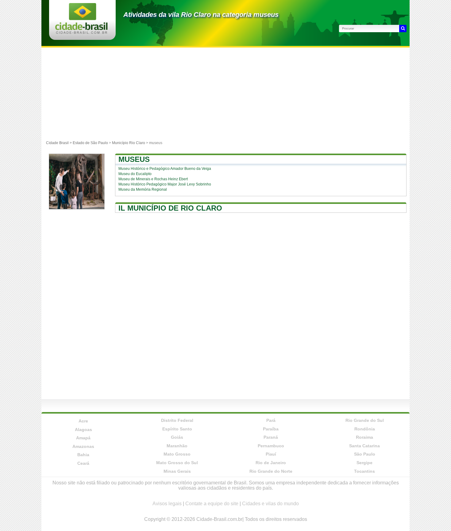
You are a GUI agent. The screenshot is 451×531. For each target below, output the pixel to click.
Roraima (364, 437)
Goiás (177, 437)
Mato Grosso (177, 454)
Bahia (83, 454)
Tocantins (364, 471)
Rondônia (364, 428)
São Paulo (364, 454)
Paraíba (271, 428)
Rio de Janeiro (271, 462)
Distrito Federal (177, 420)
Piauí (271, 454)
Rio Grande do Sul (364, 420)
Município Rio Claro (128, 143)
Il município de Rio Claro (170, 208)
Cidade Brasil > (59, 143)
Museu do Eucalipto (135, 174)
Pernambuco (271, 445)
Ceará (83, 463)
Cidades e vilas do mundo (270, 503)
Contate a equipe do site (211, 503)
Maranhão (177, 445)
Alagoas (83, 429)
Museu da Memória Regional (142, 189)
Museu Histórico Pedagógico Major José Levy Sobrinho (164, 184)
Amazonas (83, 446)
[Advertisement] (225, 93)
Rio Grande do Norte (270, 471)
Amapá (83, 437)
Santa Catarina (364, 445)
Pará (271, 420)
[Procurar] (403, 28)
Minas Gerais (177, 471)
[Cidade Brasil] (81, 32)
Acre (83, 420)
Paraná (271, 437)
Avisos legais (167, 503)
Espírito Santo (177, 428)
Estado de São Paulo (90, 143)
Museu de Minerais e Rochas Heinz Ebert (153, 179)
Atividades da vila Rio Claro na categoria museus (201, 14)
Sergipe (364, 462)
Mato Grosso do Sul (177, 462)
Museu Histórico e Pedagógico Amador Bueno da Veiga (164, 168)
